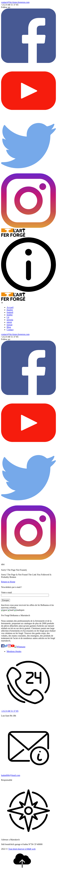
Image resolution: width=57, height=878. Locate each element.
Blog (9, 327)
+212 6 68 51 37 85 (9, 711)
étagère (10, 310)
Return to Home (8, 582)
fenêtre (10, 315)
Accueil (10, 307)
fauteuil (10, 312)
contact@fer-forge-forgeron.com (15, 2)
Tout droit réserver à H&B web (22, 849)
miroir (9, 322)
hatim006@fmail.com (10, 775)
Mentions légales (14, 651)
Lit (8, 317)
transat (9, 325)
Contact (10, 329)
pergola (10, 320)
